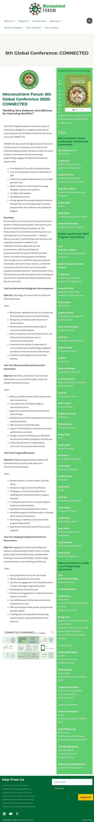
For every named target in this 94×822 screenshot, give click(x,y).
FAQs (62, 132)
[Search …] (89, 21)
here (68, 122)
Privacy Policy (87, 820)
